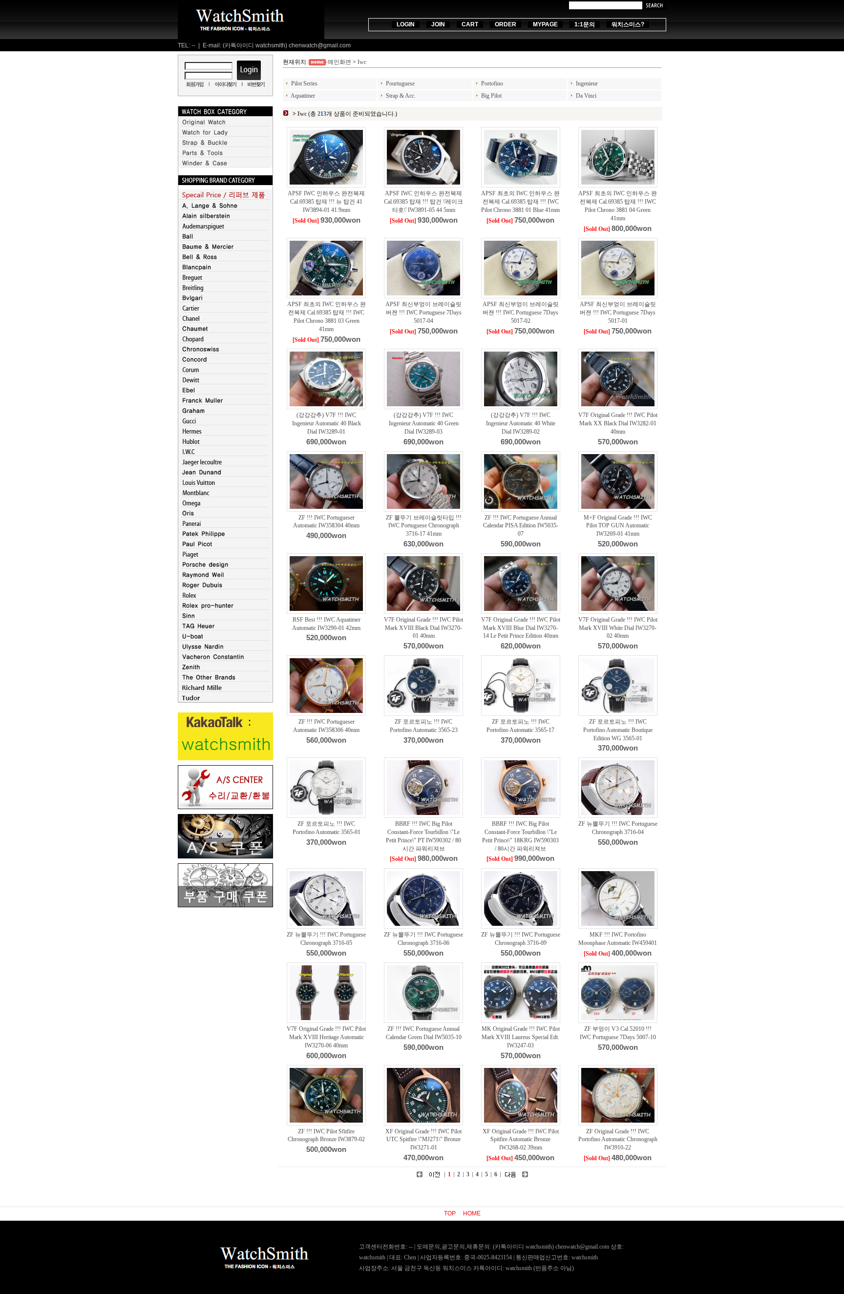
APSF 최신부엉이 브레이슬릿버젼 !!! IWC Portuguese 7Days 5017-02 (521, 312)
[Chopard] (225, 341)
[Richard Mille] (225, 690)
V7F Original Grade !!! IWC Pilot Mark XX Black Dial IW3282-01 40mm (617, 423)
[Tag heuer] (225, 628)
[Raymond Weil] (225, 577)
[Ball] (225, 238)
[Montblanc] (225, 495)
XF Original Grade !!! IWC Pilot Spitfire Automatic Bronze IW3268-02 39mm (521, 1139)
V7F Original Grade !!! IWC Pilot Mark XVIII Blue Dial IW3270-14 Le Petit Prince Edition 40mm (520, 628)
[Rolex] (225, 597)
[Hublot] (225, 443)
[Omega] (225, 505)
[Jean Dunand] (225, 474)
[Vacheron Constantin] (225, 659)
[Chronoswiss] (225, 351)
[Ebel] (225, 392)
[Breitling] (225, 290)
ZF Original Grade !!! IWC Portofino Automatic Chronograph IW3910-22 (617, 1139)
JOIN (438, 24)
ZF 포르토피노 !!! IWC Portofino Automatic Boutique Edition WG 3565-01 (618, 730)
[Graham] (225, 413)
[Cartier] (225, 310)
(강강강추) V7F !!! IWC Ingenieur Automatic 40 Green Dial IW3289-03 (424, 423)
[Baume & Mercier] (225, 249)
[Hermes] (225, 433)
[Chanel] (225, 320)
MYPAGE (545, 24)
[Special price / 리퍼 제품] (225, 197)
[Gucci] (225, 423)
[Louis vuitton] (225, 484)
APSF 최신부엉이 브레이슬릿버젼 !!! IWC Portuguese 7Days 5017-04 (423, 312)
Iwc (362, 62)
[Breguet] (225, 279)
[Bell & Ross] (225, 259)
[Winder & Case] (225, 165)
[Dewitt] (225, 382)
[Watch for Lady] (225, 134)
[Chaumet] (225, 331)
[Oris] (225, 515)
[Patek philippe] (225, 536)
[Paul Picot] (225, 546)
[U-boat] (225, 638)
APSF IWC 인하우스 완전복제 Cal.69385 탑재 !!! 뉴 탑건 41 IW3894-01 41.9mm (326, 201)
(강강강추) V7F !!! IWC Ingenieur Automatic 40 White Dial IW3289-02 (520, 423)
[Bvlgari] (225, 300)
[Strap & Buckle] (225, 145)
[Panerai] (225, 525)
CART (470, 24)
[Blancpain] (225, 269)
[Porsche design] (225, 567)
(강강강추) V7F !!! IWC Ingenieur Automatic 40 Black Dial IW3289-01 (326, 423)
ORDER (505, 24)
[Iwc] (225, 454)
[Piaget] (225, 556)
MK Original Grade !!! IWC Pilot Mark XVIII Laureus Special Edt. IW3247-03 (521, 1037)
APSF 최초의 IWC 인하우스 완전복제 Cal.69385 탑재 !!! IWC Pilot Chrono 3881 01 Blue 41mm (520, 201)
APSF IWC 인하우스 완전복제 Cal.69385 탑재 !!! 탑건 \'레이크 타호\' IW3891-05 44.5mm (423, 201)
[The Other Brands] (225, 679)
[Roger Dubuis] (225, 587)
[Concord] (225, 361)
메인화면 (339, 62)
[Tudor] (225, 700)
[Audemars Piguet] (225, 228)
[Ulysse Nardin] (225, 649)
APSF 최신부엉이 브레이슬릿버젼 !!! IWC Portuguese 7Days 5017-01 (618, 312)
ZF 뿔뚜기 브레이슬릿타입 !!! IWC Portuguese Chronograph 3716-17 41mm (424, 526)
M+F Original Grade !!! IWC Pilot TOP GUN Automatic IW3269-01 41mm (618, 526)
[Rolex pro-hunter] (225, 608)
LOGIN (406, 24)
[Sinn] (225, 618)
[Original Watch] (225, 124)
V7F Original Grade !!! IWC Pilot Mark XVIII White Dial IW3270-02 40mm (617, 628)
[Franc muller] (225, 402)
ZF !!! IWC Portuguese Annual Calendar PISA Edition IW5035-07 (520, 526)
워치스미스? (628, 24)
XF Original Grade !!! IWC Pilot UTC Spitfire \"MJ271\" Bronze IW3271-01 (423, 1139)
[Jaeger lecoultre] (225, 464)
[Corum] (225, 372)
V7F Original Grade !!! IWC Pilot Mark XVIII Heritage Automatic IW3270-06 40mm (326, 1037)
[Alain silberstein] (225, 218)
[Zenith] (225, 669)
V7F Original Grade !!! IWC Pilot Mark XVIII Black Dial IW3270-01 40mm (423, 628)
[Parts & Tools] (225, 155)
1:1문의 (584, 24)
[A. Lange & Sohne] (225, 208)
